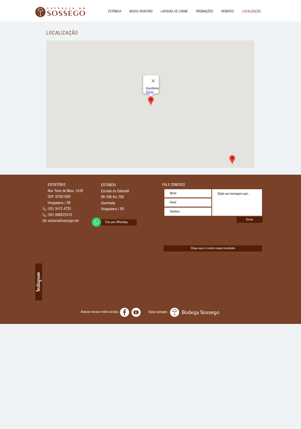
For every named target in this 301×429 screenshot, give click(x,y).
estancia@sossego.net (63, 220)
